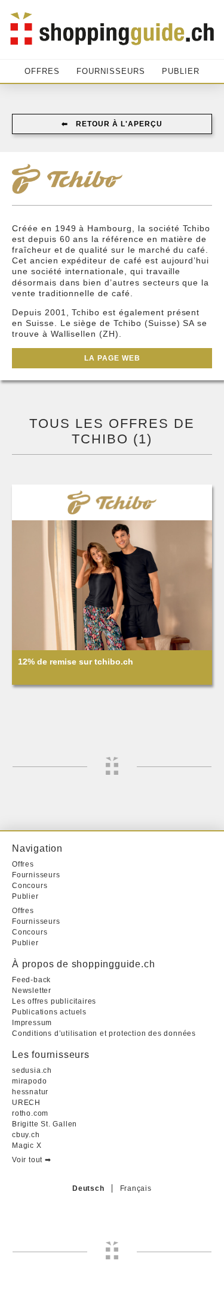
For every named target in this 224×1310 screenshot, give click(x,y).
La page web (112, 358)
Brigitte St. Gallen (44, 1124)
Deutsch (88, 1188)
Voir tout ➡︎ (31, 1160)
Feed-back (31, 980)
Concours (29, 885)
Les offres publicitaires (54, 1001)
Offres (42, 71)
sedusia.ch (32, 1070)
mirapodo (29, 1081)
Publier (181, 71)
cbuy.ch (26, 1135)
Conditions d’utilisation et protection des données (104, 1033)
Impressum (32, 1023)
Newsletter (31, 990)
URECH (26, 1102)
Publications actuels (49, 1012)
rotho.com (30, 1113)
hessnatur (30, 1092)
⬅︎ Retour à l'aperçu (112, 124)
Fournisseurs (110, 71)
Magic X (27, 1145)
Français (136, 1188)
